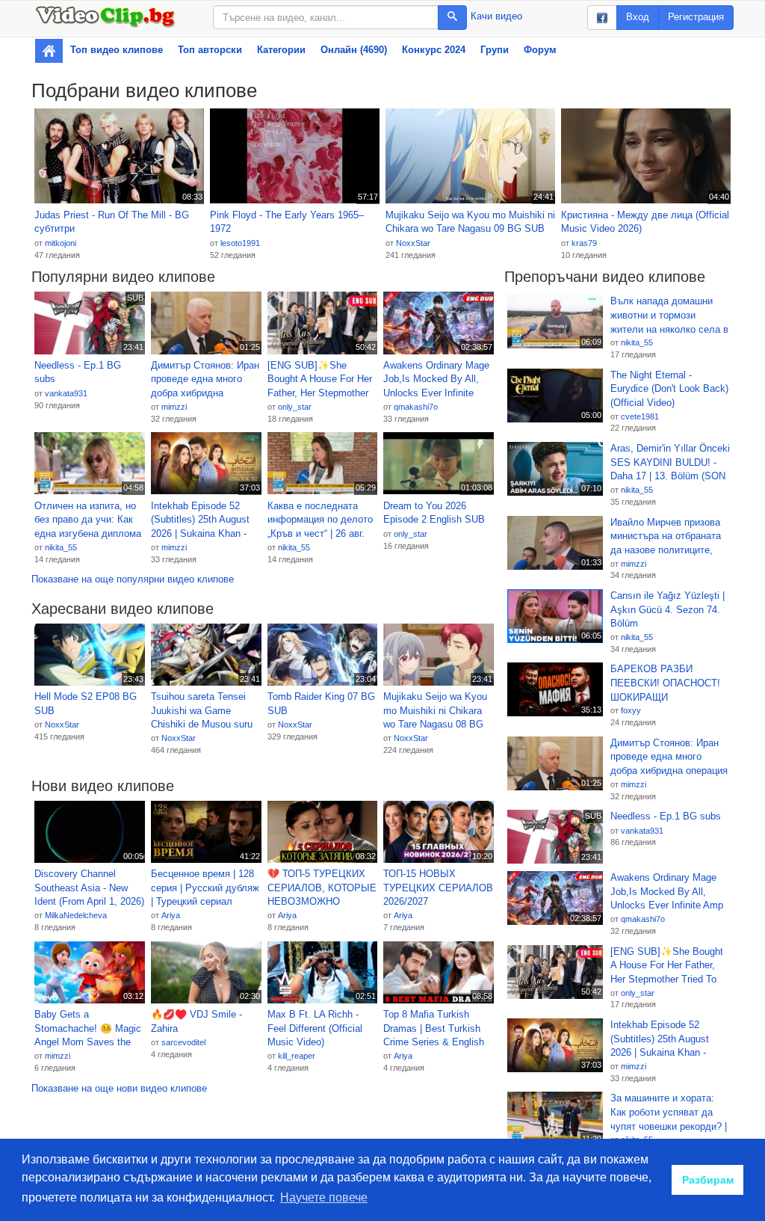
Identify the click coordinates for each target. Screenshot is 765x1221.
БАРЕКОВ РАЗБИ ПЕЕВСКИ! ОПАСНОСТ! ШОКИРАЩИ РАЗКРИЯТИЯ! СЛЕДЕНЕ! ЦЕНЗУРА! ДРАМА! (665, 683)
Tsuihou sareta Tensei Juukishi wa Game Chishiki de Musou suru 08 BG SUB (202, 711)
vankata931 (66, 393)
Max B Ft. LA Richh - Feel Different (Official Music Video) (314, 1028)
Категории (281, 49)
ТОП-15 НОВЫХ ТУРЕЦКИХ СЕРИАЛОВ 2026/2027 (438, 887)
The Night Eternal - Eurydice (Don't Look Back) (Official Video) (669, 388)
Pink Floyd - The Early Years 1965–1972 (287, 222)
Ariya (170, 915)
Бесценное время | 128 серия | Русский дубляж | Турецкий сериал (205, 887)
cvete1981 (640, 416)
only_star (295, 406)
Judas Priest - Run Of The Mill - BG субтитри (111, 222)
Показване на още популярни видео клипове (132, 579)
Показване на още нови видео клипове (119, 1088)
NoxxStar (413, 243)
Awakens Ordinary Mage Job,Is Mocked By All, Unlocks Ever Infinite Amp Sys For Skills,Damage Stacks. (436, 380)
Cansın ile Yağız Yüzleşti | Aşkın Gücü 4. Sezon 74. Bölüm (667, 609)
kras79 (584, 243)
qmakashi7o (416, 406)
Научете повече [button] (324, 1197)
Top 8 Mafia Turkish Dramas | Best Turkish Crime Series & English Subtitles (433, 1029)
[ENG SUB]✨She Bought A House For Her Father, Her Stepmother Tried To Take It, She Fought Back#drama (319, 380)
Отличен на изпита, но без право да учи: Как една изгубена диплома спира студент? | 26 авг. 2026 (88, 520)
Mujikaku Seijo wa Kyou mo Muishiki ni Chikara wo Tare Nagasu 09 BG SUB (470, 222)
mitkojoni (60, 243)
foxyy (631, 710)
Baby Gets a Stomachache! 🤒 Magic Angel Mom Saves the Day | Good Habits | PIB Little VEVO (87, 1029)
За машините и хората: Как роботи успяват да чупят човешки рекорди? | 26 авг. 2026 (668, 1112)
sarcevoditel (183, 1042)
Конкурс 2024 (433, 49)
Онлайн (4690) (353, 49)
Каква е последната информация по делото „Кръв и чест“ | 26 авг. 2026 (320, 520)
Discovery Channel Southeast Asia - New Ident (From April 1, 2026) (89, 887)
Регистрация (696, 16)
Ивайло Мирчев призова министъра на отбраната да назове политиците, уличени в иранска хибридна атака (665, 537)
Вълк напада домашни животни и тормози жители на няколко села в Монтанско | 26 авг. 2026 (669, 315)
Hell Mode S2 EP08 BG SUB (85, 703)
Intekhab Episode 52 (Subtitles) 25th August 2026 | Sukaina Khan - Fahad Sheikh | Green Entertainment (200, 520)
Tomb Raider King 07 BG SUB (321, 703)
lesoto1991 (240, 243)
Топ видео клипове (116, 49)
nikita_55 (61, 547)
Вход (637, 16)
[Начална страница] (49, 51)
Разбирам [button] (708, 1180)
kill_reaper (296, 1055)
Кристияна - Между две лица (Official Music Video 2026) (645, 222)
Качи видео (496, 16)
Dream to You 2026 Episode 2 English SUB (434, 513)
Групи (494, 49)
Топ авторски (210, 49)
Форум (540, 49)
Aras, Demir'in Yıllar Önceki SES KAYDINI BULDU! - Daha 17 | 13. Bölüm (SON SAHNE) (670, 463)
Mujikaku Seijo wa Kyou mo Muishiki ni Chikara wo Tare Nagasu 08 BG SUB (435, 711)
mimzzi (174, 406)
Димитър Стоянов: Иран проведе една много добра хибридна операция (205, 380)
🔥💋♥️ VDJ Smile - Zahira (196, 1021)
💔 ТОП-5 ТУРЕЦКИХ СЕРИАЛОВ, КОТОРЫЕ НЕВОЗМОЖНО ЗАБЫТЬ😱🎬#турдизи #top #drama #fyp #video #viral (322, 888)
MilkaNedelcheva (76, 915)
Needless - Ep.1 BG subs (77, 372)
